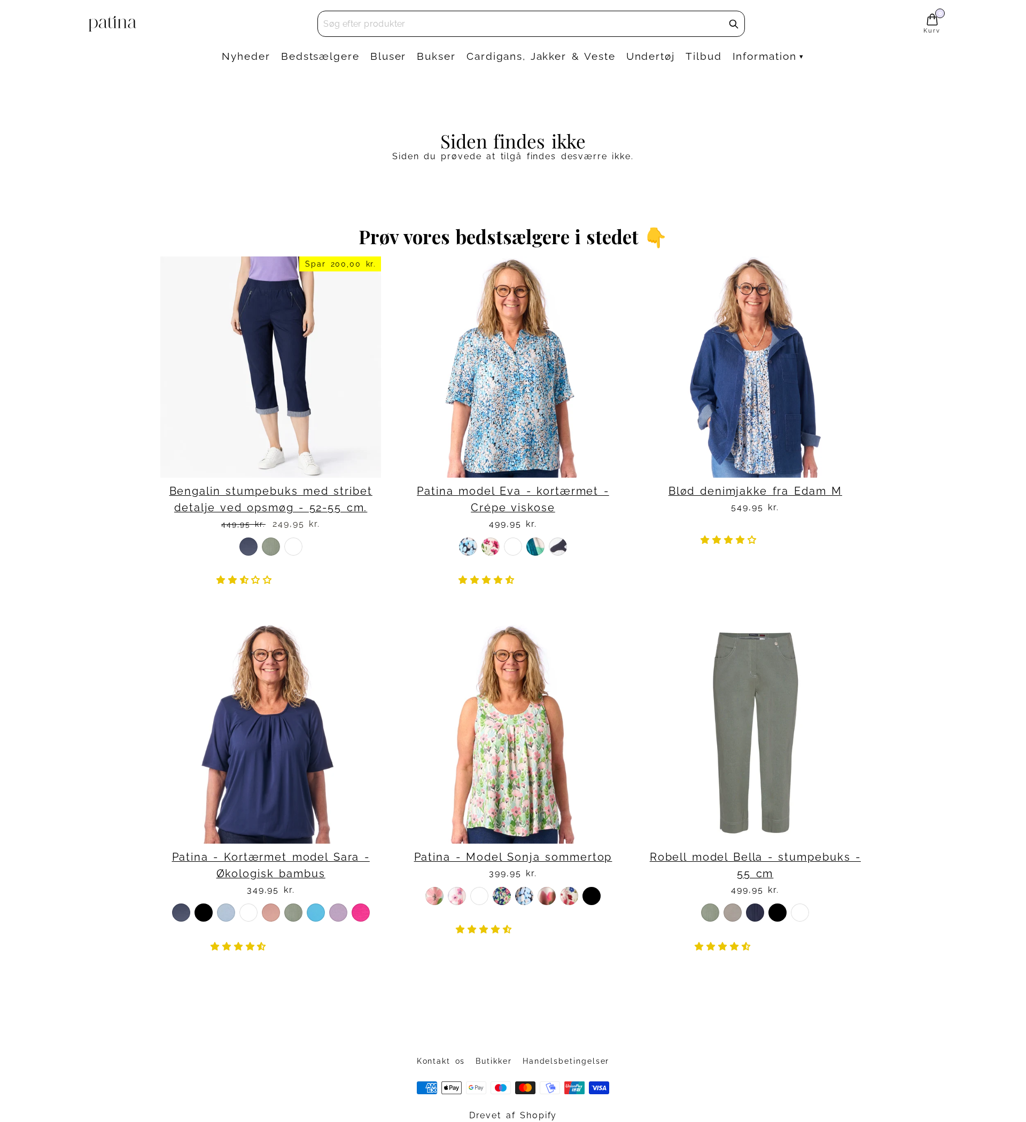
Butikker (493, 1061)
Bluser (388, 56)
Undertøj (650, 56)
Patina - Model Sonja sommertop (513, 857)
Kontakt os (441, 1061)
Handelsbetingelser (566, 1061)
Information (765, 56)
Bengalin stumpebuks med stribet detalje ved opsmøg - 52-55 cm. (270, 499)
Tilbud (704, 56)
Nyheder (246, 56)
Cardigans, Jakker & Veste (541, 56)
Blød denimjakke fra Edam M (755, 491)
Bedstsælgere (320, 56)
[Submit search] (733, 24)
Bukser (436, 56)
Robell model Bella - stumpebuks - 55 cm (755, 865)
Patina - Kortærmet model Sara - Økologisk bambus (271, 865)
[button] (246, 580)
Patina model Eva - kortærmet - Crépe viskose (513, 499)
